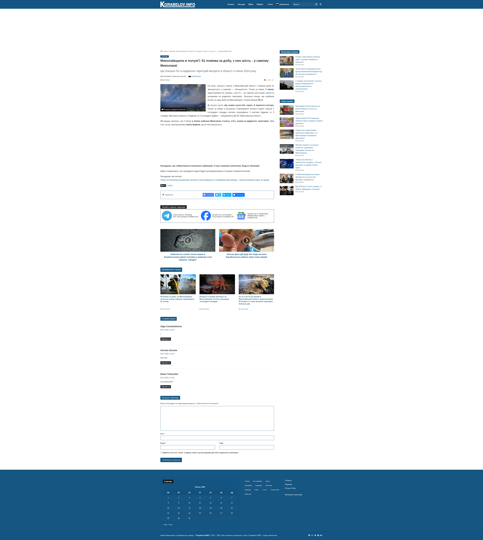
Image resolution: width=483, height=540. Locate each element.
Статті (270, 4)
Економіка (248, 485)
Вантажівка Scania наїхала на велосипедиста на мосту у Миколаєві (307, 108)
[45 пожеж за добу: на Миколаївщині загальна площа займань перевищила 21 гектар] (178, 284)
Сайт (221, 443)
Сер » (171, 525)
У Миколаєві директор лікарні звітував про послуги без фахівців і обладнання (307, 177)
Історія (247, 481)
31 (189, 518)
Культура (258, 485)
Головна (230, 4)
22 (168, 513)
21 (232, 508)
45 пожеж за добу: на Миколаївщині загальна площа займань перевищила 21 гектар (177, 299)
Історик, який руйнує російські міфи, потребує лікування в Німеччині (307, 59)
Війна (251, 4)
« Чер (165, 525)
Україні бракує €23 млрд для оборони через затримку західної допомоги (309, 120)
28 (232, 513)
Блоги (268, 481)
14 (232, 503)
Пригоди (172, 51)
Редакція (288, 484)
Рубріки (260, 4)
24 (189, 513)
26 (210, 513)
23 (179, 513)
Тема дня (241, 4)
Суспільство (275, 490)
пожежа (170, 185)
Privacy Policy (290, 488)
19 (210, 508)
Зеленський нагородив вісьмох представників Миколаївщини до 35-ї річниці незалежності (308, 71)
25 (200, 513)
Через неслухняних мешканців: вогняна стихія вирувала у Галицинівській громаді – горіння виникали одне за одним (214, 180)
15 (168, 508)
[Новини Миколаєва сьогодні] (177, 4)
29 (168, 518)
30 (179, 518)
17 (189, 508)
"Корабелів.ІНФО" (202, 535)
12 (210, 503)
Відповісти (166, 339)
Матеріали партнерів (293, 495)
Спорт (256, 490)
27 (221, 513)
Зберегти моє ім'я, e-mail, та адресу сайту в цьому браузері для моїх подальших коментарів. (200, 453)
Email (163, 443)
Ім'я (162, 434)
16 (179, 508)
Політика (268, 485)
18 (200, 508)
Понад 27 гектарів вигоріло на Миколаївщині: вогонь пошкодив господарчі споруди (214, 299)
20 (221, 508)
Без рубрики (257, 481)
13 (221, 503)
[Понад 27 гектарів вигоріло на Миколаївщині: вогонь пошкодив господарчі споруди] (217, 284)
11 (200, 503)
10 (189, 503)
